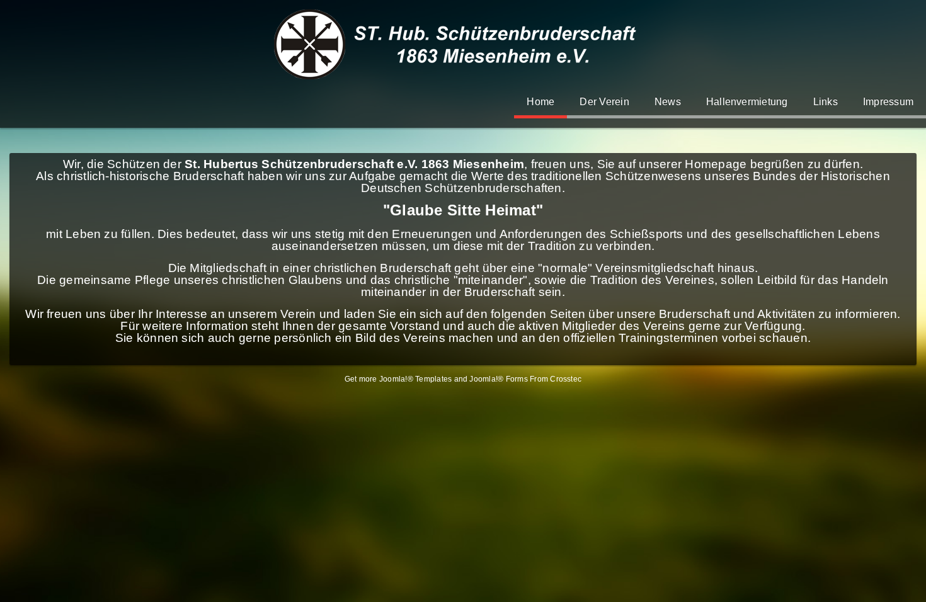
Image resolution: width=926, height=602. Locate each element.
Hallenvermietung (747, 101)
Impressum (888, 101)
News (667, 101)
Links (825, 101)
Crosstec (565, 379)
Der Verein (604, 101)
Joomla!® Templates (415, 379)
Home (540, 101)
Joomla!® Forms (498, 379)
